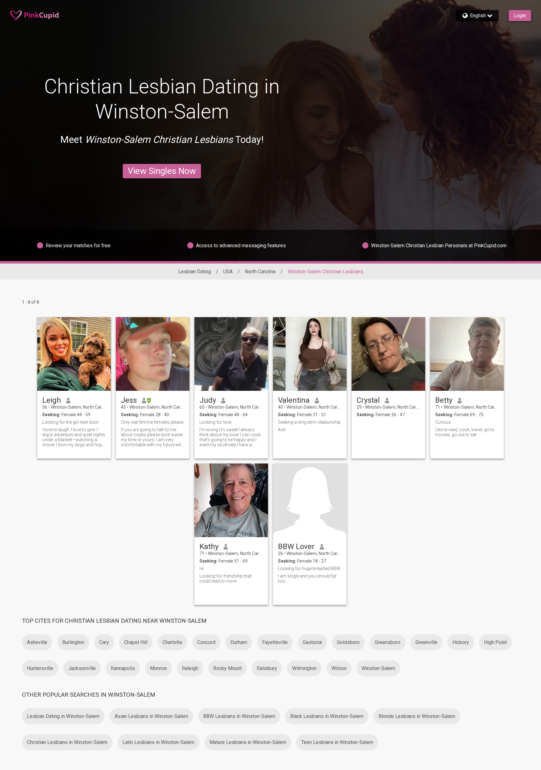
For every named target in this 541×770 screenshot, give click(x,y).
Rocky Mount (227, 668)
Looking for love (215, 422)
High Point (495, 642)
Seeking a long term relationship (309, 422)
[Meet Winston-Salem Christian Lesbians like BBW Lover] (310, 500)
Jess (129, 400)
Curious (443, 422)
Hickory (460, 642)
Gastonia (312, 642)
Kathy (209, 546)
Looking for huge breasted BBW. (309, 568)
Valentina (294, 400)
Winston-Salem (378, 668)
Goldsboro (348, 642)
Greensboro (387, 642)
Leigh (51, 400)
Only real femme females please (152, 422)
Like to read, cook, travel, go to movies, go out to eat (464, 432)
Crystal (368, 400)
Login (520, 15)
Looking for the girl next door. (70, 422)
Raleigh (190, 668)
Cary (104, 642)
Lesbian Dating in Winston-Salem (63, 716)
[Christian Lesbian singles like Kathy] (231, 500)
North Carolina (260, 272)
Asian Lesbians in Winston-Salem (151, 716)
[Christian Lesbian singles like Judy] (231, 354)
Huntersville (40, 668)
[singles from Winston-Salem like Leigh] (74, 354)
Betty (443, 400)
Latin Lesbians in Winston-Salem (158, 742)
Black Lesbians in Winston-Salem (326, 716)
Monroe (158, 668)
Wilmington (304, 668)
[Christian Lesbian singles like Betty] (467, 354)
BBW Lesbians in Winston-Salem (239, 716)
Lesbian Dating (194, 272)
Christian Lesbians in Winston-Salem (67, 742)
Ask (282, 429)
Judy (207, 400)
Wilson (339, 668)
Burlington (73, 642)
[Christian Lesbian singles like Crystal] (388, 354)
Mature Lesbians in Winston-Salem (247, 742)
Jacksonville (82, 668)
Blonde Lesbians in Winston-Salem (417, 716)
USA (228, 272)
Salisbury (267, 668)
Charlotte (172, 642)
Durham (238, 642)
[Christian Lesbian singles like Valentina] (310, 354)
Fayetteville (275, 642)
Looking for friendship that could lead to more (225, 579)
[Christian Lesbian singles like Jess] (152, 354)
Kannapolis (123, 668)
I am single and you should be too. (307, 579)
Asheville (37, 642)
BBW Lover (296, 546)
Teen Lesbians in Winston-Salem (337, 742)
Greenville (426, 642)
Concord (206, 642)
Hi (201, 568)
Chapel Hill (135, 642)
